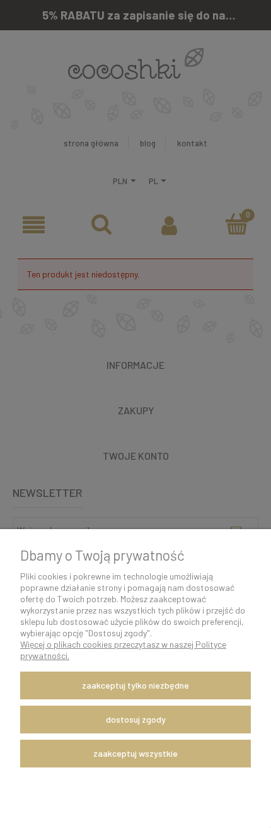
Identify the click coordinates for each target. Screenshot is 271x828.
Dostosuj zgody (136, 719)
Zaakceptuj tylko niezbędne (135, 685)
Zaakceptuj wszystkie (135, 753)
